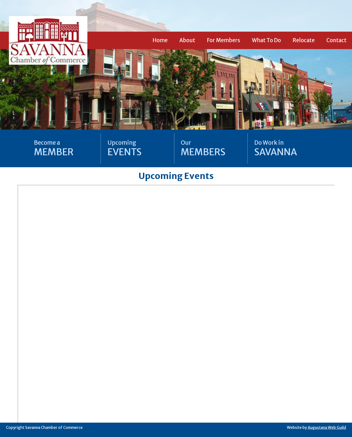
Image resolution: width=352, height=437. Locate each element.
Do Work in (275, 148)
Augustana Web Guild (327, 427)
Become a (54, 148)
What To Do (266, 40)
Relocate (304, 40)
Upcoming (125, 148)
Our (203, 148)
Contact (336, 40)
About (187, 40)
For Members (223, 40)
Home (160, 40)
